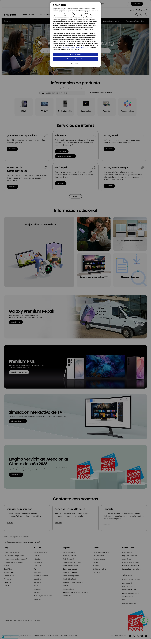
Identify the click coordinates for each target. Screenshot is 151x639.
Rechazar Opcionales (75, 59)
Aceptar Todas (75, 54)
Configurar (75, 63)
